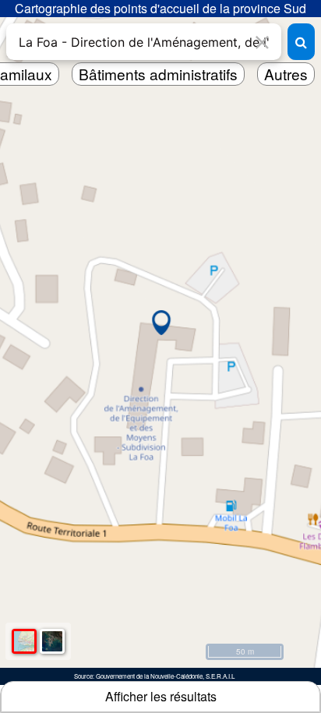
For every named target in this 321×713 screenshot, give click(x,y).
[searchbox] (143, 41)
